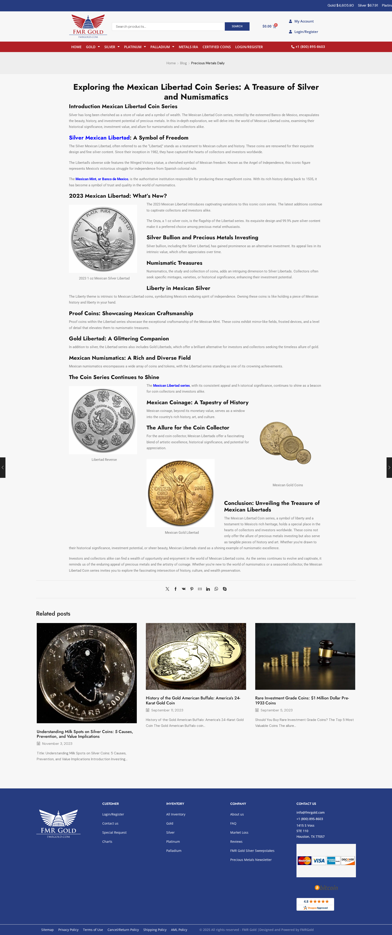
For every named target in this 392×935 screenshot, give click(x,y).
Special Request (114, 832)
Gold (91, 47)
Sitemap (47, 930)
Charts (107, 841)
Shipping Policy (155, 930)
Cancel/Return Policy (123, 930)
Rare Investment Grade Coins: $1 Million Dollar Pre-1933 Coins (302, 700)
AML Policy (179, 930)
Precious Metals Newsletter (251, 860)
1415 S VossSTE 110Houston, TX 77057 (310, 831)
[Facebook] (176, 589)
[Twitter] (169, 589)
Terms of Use (93, 930)
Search (237, 26)
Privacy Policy (68, 930)
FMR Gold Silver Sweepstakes (252, 850)
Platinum (133, 47)
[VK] (184, 589)
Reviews (236, 841)
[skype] (223, 589)
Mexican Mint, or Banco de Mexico (102, 179)
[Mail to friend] (200, 589)
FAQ (233, 823)
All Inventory (175, 814)
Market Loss (239, 832)
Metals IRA (188, 47)
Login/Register (249, 47)
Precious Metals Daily (208, 63)
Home (76, 47)
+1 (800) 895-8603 (309, 819)
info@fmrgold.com (310, 812)
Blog (183, 63)
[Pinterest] (192, 589)
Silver (109, 47)
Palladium (160, 47)
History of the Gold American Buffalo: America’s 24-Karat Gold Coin (193, 700)
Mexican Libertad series (171, 386)
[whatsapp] (216, 589)
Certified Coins (217, 47)
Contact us (110, 823)
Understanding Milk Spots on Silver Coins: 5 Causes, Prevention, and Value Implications (85, 734)
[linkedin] (208, 589)
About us (237, 814)
